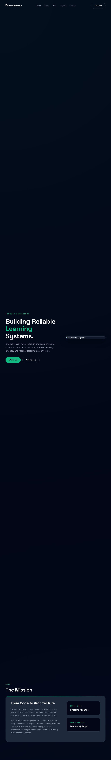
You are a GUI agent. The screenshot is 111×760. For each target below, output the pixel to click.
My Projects (31, 360)
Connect (98, 5)
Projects (63, 5)
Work (54, 5)
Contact (73, 5)
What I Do (13, 360)
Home (39, 5)
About (47, 5)
